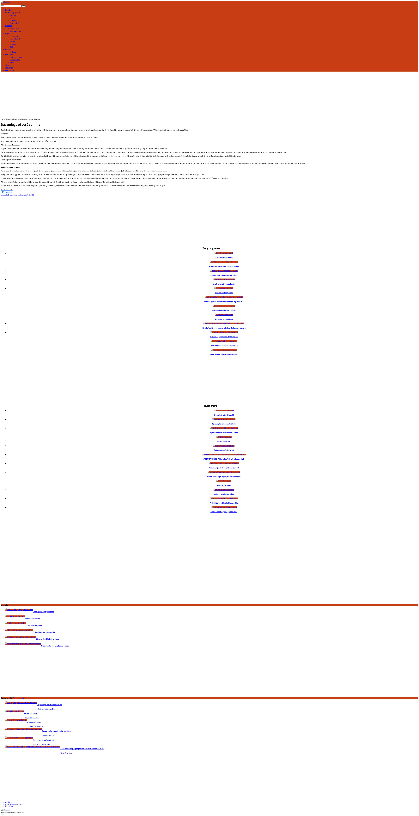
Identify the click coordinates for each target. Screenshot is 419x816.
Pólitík (12, 62)
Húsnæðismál (15, 38)
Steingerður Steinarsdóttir (46, 709)
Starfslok (13, 15)
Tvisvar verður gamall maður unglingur (56, 731)
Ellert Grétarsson (66, 753)
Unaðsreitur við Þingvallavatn (224, 284)
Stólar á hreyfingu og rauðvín (44, 632)
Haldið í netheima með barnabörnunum (224, 266)
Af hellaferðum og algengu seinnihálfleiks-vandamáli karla (82, 749)
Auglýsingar (9, 70)
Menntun (13, 44)
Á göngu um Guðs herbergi (224, 450)
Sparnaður (13, 20)
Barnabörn (4, 195)
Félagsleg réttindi (16, 57)
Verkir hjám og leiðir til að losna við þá (224, 503)
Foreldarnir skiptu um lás (224, 257)
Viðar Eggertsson (49, 735)
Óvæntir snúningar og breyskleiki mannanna (223, 476)
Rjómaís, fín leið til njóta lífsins (224, 424)
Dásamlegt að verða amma (17, 195)
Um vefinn (9, 67)
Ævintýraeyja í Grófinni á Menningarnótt (224, 468)
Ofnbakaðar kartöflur (34, 625)
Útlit (11, 46)
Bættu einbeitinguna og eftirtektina (223, 512)
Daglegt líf (30, 195)
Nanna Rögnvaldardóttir (42, 744)
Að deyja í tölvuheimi (35, 722)
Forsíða (8, 10)
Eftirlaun (13, 17)
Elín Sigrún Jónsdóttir (35, 727)
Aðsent (8, 65)
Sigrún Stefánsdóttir (32, 718)
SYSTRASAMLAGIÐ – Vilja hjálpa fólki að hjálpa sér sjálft (223, 459)
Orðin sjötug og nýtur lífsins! (43, 612)
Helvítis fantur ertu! (223, 441)
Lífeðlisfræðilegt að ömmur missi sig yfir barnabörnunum (224, 328)
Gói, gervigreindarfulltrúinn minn (49, 705)
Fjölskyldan (14, 36)
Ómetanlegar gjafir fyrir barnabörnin (224, 345)
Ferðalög (13, 52)
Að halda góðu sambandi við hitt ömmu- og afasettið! (224, 301)
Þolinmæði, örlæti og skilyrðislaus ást (224, 337)
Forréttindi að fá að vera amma (223, 310)
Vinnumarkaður (15, 23)
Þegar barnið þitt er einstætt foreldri (224, 354)
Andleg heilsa (14, 28)
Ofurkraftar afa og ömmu (224, 293)
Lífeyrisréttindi (15, 59)
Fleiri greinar (18, 698)
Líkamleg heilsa (15, 31)
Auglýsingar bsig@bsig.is (14, 804)
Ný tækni (13, 41)
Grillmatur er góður (224, 485)
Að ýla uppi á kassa (31, 713)
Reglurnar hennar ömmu (224, 319)
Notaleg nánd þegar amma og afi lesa (224, 275)
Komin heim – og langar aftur (44, 740)
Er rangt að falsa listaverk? (224, 415)
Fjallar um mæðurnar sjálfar (223, 494)
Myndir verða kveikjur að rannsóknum (224, 432)
